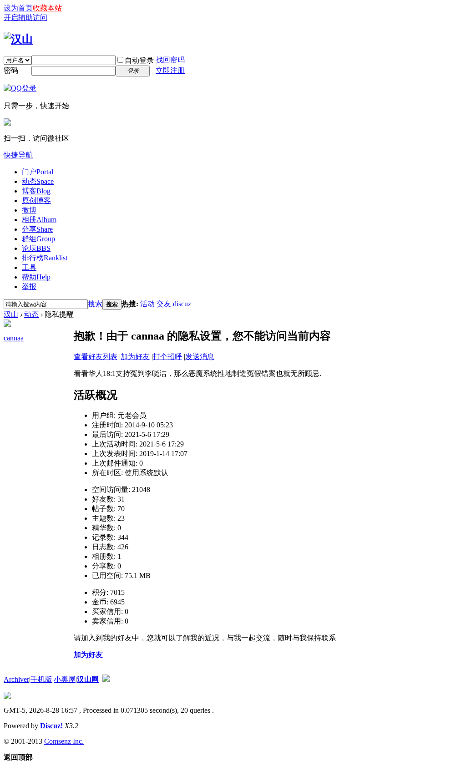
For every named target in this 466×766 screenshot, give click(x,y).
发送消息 (199, 356)
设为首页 (18, 8)
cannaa (14, 338)
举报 (29, 286)
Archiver (16, 679)
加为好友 (135, 356)
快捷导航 (18, 155)
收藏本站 (47, 8)
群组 (38, 239)
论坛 (36, 248)
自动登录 (139, 60)
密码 (11, 70)
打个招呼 (167, 356)
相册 (39, 219)
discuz (182, 304)
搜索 (95, 304)
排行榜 (44, 258)
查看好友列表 (95, 356)
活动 (147, 304)
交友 (164, 304)
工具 (29, 267)
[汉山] (18, 39)
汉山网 (88, 679)
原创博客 (36, 200)
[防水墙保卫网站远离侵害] (106, 679)
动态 (38, 181)
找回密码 (170, 60)
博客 (36, 191)
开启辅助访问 (25, 17)
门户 (37, 172)
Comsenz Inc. (64, 741)
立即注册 (170, 70)
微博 (29, 210)
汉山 (11, 314)
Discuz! (51, 726)
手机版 (41, 679)
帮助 (36, 277)
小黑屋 (65, 679)
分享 (37, 229)
